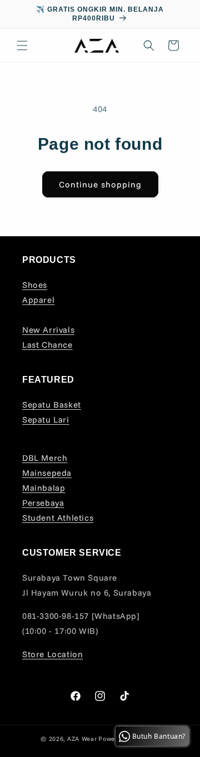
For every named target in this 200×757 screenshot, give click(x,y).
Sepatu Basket (51, 404)
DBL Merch (44, 458)
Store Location (52, 654)
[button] (22, 45)
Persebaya (43, 502)
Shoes (34, 285)
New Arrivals (48, 329)
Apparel (38, 299)
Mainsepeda (47, 473)
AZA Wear (82, 739)
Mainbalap (43, 487)
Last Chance (47, 344)
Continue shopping (100, 184)
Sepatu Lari (45, 419)
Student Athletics (57, 517)
